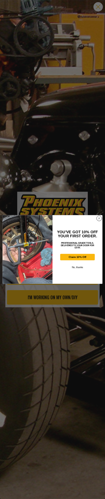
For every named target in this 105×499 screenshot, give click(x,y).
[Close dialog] (99, 218)
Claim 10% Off (77, 257)
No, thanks (77, 267)
